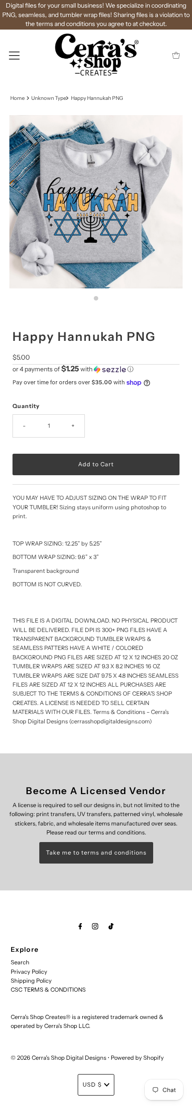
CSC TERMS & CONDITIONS (48, 989)
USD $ (92, 1084)
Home (17, 98)
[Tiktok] (111, 926)
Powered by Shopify (137, 1057)
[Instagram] (95, 926)
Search (20, 962)
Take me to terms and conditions (96, 852)
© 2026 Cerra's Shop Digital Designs (58, 1057)
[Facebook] (80, 926)
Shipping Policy (31, 980)
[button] (96, 369)
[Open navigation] (14, 55)
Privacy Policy (29, 971)
